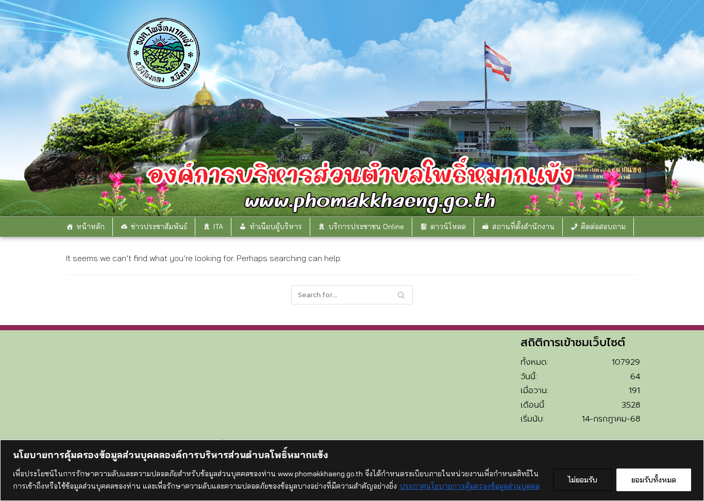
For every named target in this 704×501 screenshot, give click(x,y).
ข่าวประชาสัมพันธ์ (159, 226)
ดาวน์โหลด (448, 226)
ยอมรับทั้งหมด (653, 479)
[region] (352, 470)
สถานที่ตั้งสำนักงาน (523, 226)
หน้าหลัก (90, 226)
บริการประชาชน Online (366, 226)
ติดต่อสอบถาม (603, 226)
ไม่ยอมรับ (582, 479)
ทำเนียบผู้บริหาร (275, 226)
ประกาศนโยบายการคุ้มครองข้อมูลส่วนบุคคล (469, 486)
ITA (218, 226)
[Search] (401, 294)
